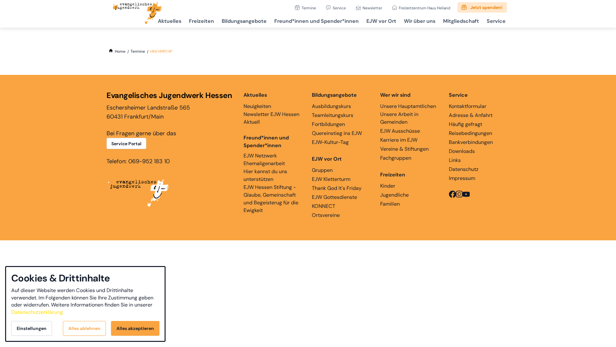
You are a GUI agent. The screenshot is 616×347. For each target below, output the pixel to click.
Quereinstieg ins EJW (337, 133)
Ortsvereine (326, 215)
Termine (309, 7)
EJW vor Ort (381, 21)
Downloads (462, 151)
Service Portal (126, 144)
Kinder (387, 185)
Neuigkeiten (257, 106)
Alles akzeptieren (135, 328)
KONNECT (323, 206)
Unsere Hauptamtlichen (408, 106)
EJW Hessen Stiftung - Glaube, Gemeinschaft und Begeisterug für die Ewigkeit (271, 199)
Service (339, 7)
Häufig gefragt (465, 124)
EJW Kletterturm (331, 179)
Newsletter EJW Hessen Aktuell (271, 118)
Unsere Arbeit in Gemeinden (399, 118)
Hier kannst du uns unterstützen (265, 175)
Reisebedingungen (470, 133)
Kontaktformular (467, 106)
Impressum (462, 178)
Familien (390, 203)
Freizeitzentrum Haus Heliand (424, 7)
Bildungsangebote (244, 21)
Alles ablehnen (84, 328)
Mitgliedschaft (461, 21)
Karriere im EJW (398, 140)
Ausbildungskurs (331, 106)
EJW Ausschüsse (400, 131)
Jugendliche (394, 194)
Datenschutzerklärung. (37, 312)
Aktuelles (169, 21)
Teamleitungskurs (332, 115)
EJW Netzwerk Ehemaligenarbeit (264, 159)
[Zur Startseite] (137, 14)
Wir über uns (419, 21)
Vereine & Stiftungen (404, 149)
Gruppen (322, 170)
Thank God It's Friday (337, 188)
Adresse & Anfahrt (470, 115)
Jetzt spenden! (486, 7)
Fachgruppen (395, 158)
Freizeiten (201, 21)
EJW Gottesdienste (334, 197)
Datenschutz (463, 169)
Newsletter (372, 7)
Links (455, 160)
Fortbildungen (328, 124)
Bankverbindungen (471, 142)
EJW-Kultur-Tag (330, 142)
